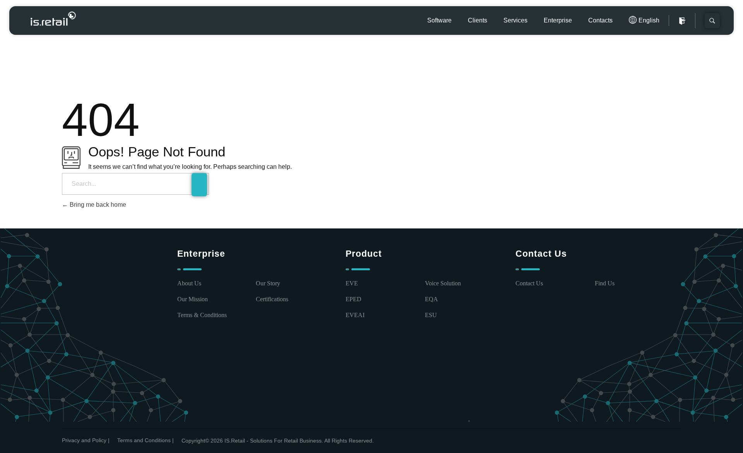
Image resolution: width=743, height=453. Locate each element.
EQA (431, 299)
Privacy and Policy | (86, 440)
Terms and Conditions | (145, 440)
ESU (431, 315)
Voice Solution (443, 283)
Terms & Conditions (202, 315)
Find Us (605, 283)
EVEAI (355, 315)
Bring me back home (97, 204)
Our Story (268, 283)
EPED (353, 299)
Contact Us (529, 283)
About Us (189, 283)
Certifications (272, 299)
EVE (352, 283)
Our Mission (192, 299)
